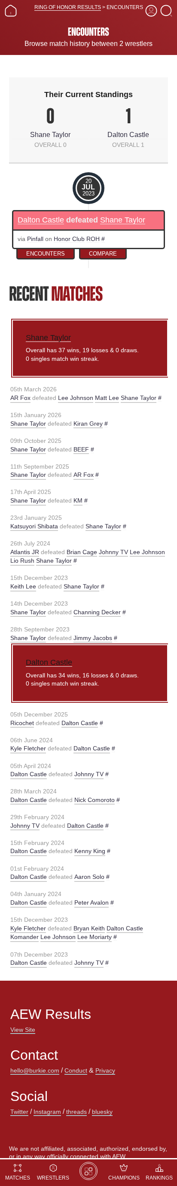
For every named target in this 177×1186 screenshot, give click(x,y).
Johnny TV (113, 552)
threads (76, 1111)
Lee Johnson (75, 397)
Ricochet (22, 723)
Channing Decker (97, 612)
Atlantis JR (24, 552)
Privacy (105, 1070)
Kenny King (89, 851)
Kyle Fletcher (28, 748)
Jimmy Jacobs (92, 637)
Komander (24, 936)
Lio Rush (22, 560)
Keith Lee (23, 586)
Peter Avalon (91, 902)
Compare (103, 253)
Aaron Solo (89, 876)
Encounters (45, 253)
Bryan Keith (89, 928)
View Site (22, 1029)
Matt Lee (107, 397)
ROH (93, 238)
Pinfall (35, 238)
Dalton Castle (128, 134)
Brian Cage (82, 552)
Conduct (75, 1070)
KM (77, 500)
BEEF (81, 449)
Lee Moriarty (94, 936)
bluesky (102, 1111)
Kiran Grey (88, 423)
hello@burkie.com (34, 1070)
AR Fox (20, 397)
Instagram (47, 1111)
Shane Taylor (50, 134)
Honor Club (69, 238)
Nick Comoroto (94, 799)
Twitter (19, 1111)
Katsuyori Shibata (34, 526)
